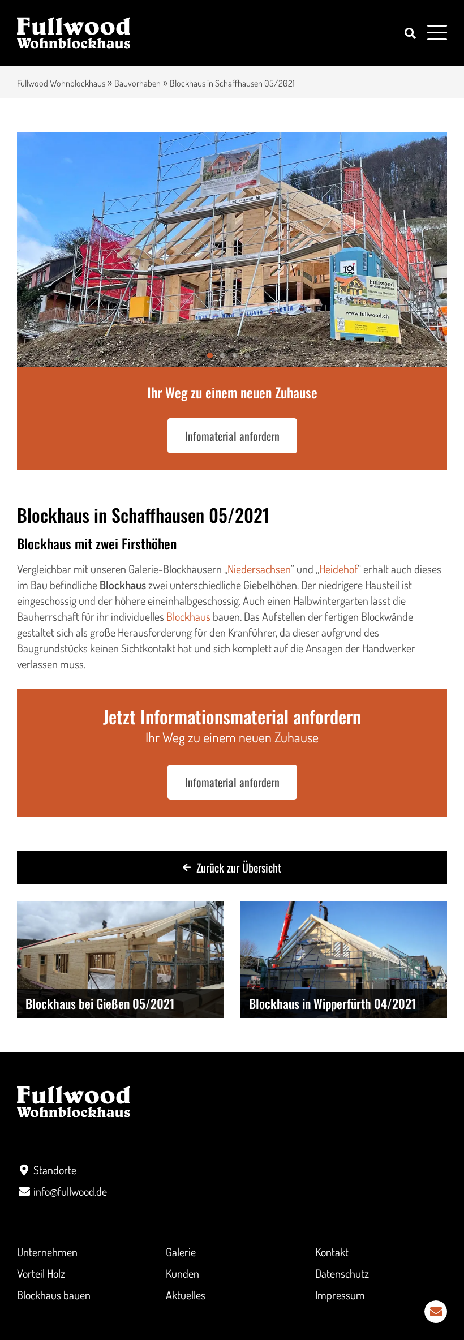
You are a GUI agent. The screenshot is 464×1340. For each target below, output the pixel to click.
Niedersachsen (259, 568)
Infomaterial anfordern (232, 435)
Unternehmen (47, 1251)
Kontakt (332, 1251)
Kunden (182, 1273)
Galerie (181, 1251)
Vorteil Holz (41, 1273)
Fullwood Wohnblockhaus (61, 83)
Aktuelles (185, 1294)
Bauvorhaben (137, 83)
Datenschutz (342, 1273)
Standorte (54, 1169)
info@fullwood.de (70, 1191)
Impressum (340, 1294)
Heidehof (338, 568)
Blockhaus (188, 616)
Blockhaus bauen (54, 1294)
